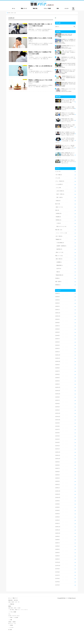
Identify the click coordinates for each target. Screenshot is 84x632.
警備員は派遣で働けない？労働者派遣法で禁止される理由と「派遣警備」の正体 (65, 126)
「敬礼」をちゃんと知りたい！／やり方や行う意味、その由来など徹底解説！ (68, 52)
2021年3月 (57, 442)
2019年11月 (57, 494)
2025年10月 (57, 316)
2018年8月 (57, 539)
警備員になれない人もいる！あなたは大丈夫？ (68, 89)
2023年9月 (57, 364)
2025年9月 (57, 319)
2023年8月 (57, 367)
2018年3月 (57, 555)
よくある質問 (59, 184)
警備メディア (65, 598)
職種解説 (58, 239)
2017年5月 (57, 581)
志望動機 (59, 262)
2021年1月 (57, 448)
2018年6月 (57, 546)
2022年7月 (57, 400)
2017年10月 (57, 565)
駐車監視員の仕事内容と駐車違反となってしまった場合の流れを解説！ (68, 65)
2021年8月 (57, 426)
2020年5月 (57, 474)
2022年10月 (57, 393)
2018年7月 (57, 542)
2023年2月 (57, 384)
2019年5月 (57, 510)
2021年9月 (57, 422)
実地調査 (58, 216)
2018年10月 (57, 533)
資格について (59, 207)
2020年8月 (57, 465)
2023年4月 (57, 380)
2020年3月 (57, 481)
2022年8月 (57, 397)
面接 (58, 271)
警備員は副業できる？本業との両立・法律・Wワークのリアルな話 (68, 161)
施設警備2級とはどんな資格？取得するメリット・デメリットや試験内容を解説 (68, 58)
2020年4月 (57, 478)
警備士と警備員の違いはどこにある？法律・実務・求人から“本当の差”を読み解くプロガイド (64, 154)
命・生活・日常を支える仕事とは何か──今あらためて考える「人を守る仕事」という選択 (65, 140)
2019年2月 (57, 520)
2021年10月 (57, 419)
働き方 (57, 203)
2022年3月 (57, 406)
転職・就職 (58, 281)
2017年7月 (57, 575)
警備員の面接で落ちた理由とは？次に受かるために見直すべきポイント (68, 120)
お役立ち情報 (60, 190)
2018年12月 (57, 526)
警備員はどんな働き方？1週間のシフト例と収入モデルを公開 (68, 108)
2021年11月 (57, 416)
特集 (58, 8)
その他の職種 (60, 242)
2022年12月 (57, 387)
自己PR (59, 268)
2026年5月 (57, 296)
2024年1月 (57, 351)
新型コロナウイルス (61, 226)
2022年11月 (57, 390)
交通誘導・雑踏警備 (61, 245)
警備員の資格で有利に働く (67, 34)
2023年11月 (57, 358)
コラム (57, 177)
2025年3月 (57, 332)
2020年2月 (57, 484)
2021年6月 (57, 432)
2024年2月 (57, 348)
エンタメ (67, 8)
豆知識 (58, 200)
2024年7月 (57, 338)
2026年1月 (57, 309)
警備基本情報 (59, 275)
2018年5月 (57, 549)
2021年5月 (57, 435)
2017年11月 (57, 562)
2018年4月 (57, 552)
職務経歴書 (59, 265)
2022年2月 (57, 410)
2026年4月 (57, 299)
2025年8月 (57, 322)
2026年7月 (57, 293)
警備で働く (35, 8)
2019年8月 (57, 504)
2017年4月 (57, 585)
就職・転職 (59, 258)
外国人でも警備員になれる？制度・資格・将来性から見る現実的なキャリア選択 (68, 133)
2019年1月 (57, 523)
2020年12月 (57, 452)
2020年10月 (57, 458)
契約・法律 (59, 197)
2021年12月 (57, 413)
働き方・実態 (60, 194)
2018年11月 (57, 529)
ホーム (13, 8)
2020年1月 (57, 487)
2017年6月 (57, 578)
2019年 (12, 12)
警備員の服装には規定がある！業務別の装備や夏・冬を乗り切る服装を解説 (68, 84)
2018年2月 (57, 559)
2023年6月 (57, 374)
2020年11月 (57, 455)
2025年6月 (57, 329)
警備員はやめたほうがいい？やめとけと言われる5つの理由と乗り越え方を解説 (68, 71)
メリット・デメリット (61, 232)
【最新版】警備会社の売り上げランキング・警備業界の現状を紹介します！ (68, 77)
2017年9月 (57, 568)
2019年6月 (57, 507)
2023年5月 (57, 377)
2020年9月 (57, 461)
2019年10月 (57, 497)
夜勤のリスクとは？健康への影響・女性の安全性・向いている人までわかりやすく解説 (65, 101)
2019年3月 (57, 516)
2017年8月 (57, 572)
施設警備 (59, 249)
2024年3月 (57, 345)
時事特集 (58, 219)
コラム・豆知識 (47, 8)
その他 (59, 223)
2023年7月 (57, 371)
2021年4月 (57, 439)
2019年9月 (57, 500)
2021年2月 (57, 445)
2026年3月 (57, 303)
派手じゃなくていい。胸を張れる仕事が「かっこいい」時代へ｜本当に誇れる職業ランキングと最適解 (64, 147)
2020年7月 (57, 468)
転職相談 (57, 284)
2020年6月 (57, 471)
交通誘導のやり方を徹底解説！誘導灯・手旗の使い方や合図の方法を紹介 (68, 41)
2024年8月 (57, 335)
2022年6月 (57, 403)
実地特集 (11, 625)
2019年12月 (57, 491)
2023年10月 (57, 361)
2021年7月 (57, 429)
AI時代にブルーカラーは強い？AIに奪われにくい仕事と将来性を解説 (68, 114)
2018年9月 (57, 536)
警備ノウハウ (24, 8)
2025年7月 (57, 325)
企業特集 (58, 213)
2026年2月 (57, 306)
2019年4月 (57, 513)
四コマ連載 (59, 174)
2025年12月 (57, 312)
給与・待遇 (59, 236)
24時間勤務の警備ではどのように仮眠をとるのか (68, 46)
